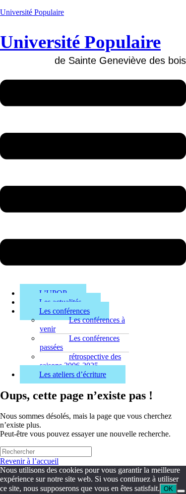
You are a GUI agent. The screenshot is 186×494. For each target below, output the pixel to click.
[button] (93, 173)
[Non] (181, 491)
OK (168, 489)
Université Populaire (32, 12)
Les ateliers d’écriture (72, 374)
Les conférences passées (80, 342)
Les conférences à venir (82, 324)
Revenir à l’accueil (29, 461)
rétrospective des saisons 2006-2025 (80, 361)
